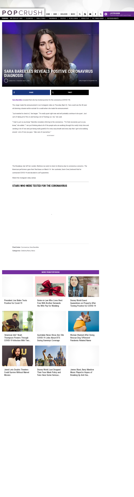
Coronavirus (25, 247)
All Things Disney (98, 18)
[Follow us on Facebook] (95, 14)
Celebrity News (26, 251)
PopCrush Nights (113, 18)
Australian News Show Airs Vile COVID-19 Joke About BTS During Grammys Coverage (50, 338)
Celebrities (29, 18)
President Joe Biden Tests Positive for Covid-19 (15, 301)
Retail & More (73, 18)
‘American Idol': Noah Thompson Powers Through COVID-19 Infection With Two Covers (16, 338)
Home (48, 14)
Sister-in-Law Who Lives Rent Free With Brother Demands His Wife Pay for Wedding (49, 303)
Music (73, 14)
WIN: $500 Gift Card (16, 18)
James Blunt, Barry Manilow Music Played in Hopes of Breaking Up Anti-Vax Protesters (82, 372)
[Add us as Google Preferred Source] (85, 14)
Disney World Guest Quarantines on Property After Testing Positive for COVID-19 (83, 303)
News (55, 14)
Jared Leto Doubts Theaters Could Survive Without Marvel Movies (16, 372)
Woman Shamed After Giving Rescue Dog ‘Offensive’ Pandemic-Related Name (82, 338)
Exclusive (64, 14)
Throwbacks (53, 18)
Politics (63, 18)
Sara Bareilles (17, 100)
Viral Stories (40, 18)
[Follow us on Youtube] (90, 14)
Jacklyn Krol (12, 80)
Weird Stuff (85, 18)
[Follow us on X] (100, 14)
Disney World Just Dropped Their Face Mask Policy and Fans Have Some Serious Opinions (49, 372)
